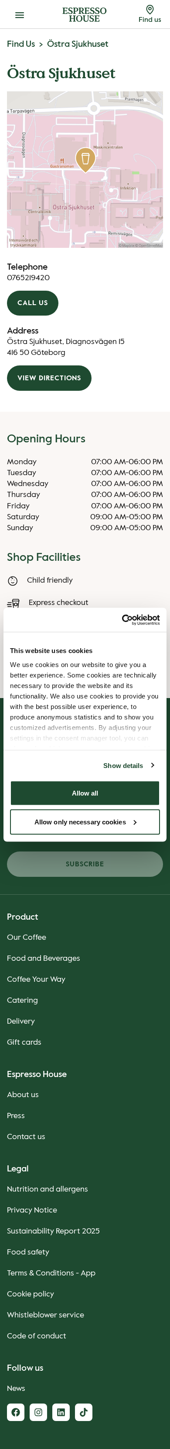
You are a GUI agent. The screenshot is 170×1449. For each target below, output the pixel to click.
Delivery (21, 1021)
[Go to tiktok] (83, 1412)
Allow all (85, 793)
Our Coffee (26, 938)
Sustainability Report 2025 (53, 1231)
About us (23, 1095)
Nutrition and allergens (47, 1189)
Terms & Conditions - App (51, 1273)
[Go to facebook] (15, 1412)
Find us (21, 44)
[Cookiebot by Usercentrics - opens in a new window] (122, 619)
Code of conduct (36, 1336)
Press (16, 1116)
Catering (22, 1000)
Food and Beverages (43, 959)
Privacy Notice (32, 1210)
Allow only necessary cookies (80, 821)
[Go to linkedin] (61, 1412)
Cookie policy (30, 1294)
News (16, 1389)
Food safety (28, 1252)
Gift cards (24, 1042)
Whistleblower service (45, 1315)
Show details (123, 765)
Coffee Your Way (36, 979)
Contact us (26, 1137)
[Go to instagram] (38, 1412)
